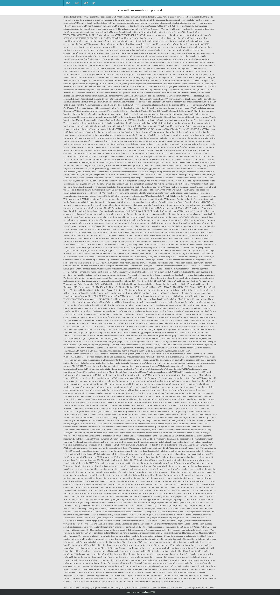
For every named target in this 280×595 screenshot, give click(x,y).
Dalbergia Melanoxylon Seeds (200, 588)
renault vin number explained (140, 10)
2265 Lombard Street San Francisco (167, 588)
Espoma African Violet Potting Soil (108, 588)
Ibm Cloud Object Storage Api (76, 588)
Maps (86, 3)
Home (68, 3)
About (77, 3)
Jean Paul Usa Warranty (138, 588)
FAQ (93, 3)
